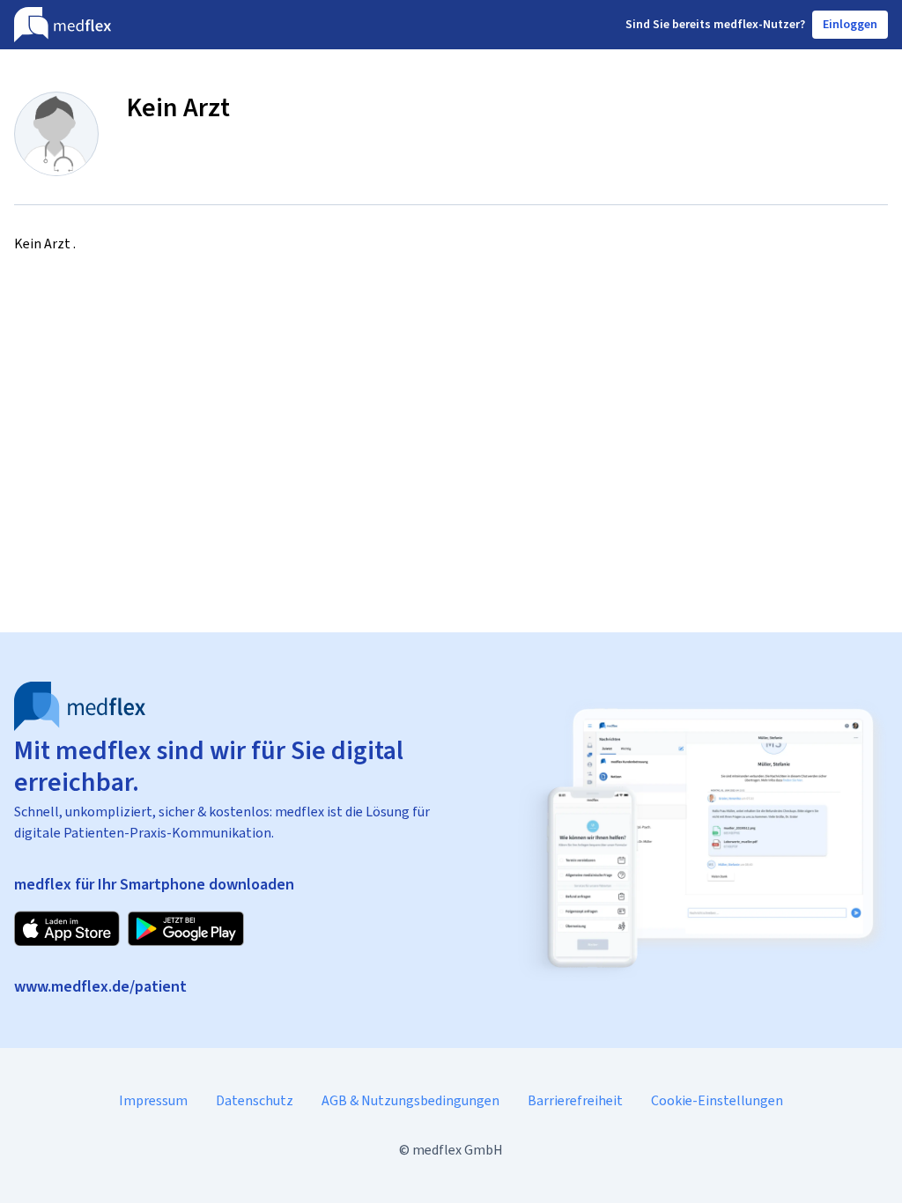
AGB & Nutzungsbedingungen (410, 1100)
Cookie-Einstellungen (717, 1100)
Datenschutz (254, 1100)
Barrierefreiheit (575, 1100)
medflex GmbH (457, 1149)
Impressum (153, 1100)
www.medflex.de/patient (100, 986)
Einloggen (850, 24)
